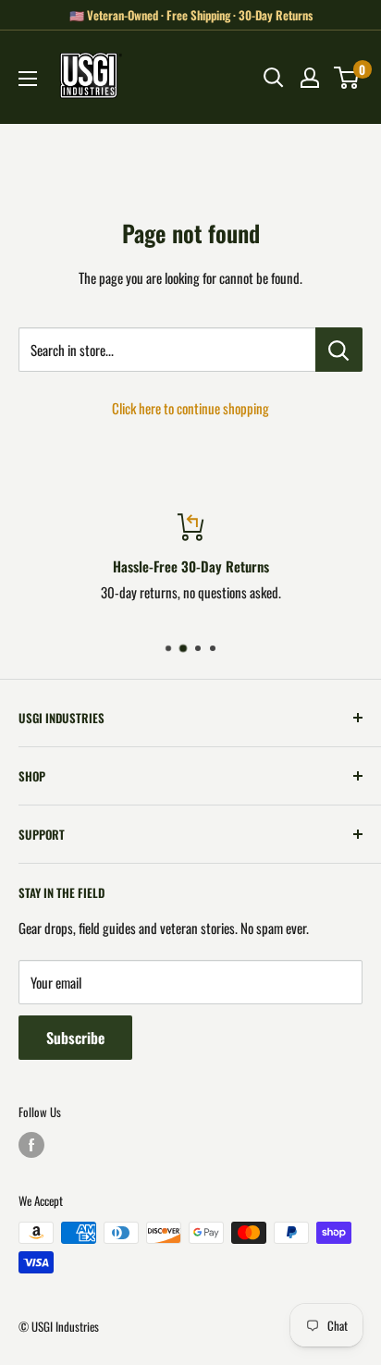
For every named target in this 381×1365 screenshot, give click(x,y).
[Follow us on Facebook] (31, 1145)
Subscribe (75, 1038)
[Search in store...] (339, 349)
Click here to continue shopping (190, 408)
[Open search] (274, 78)
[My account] (310, 78)
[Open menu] (27, 78)
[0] (347, 78)
